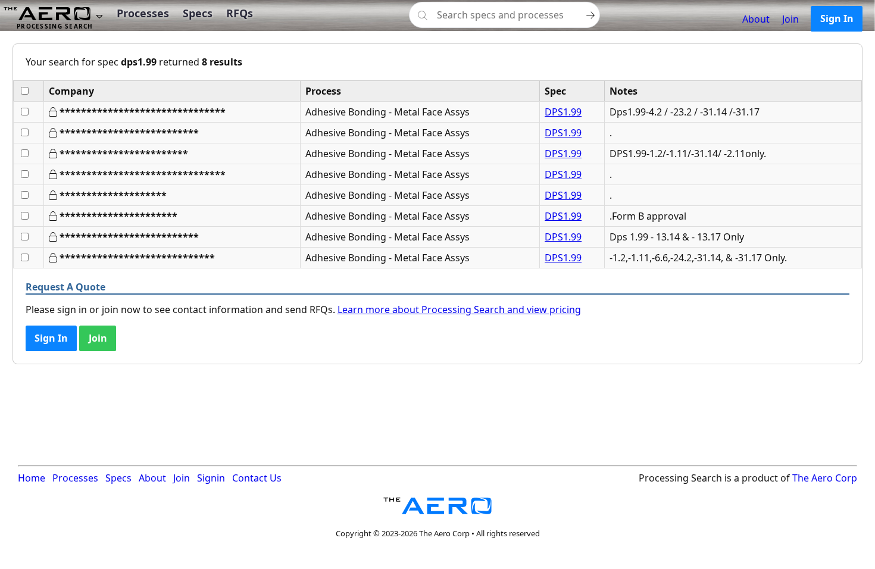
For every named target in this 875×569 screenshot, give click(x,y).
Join (790, 19)
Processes (143, 13)
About (756, 19)
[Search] (590, 14)
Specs (197, 13)
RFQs (239, 13)
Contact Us (257, 477)
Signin (211, 477)
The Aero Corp (824, 477)
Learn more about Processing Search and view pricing (459, 309)
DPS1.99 (563, 111)
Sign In (837, 18)
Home (31, 477)
